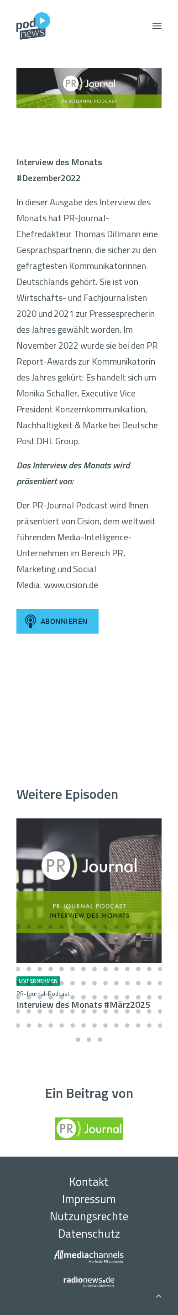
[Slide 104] (72, 1025)
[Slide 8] (94, 926)
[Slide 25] (127, 941)
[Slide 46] (50, 969)
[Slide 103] (61, 1025)
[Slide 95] (127, 1011)
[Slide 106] (94, 1025)
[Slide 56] (160, 969)
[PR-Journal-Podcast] (89, 88)
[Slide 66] (116, 983)
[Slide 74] (50, 997)
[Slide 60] (50, 983)
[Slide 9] (105, 926)
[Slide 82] (138, 997)
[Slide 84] (160, 997)
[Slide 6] (72, 926)
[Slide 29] (17, 955)
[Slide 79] (105, 997)
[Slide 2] (28, 926)
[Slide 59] (39, 983)
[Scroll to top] (158, 1294)
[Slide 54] (138, 969)
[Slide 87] (39, 1011)
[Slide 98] (160, 1011)
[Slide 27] (149, 941)
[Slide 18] (50, 941)
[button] (157, 26)
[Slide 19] (61, 941)
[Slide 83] (149, 997)
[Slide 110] (138, 1025)
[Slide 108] (116, 1025)
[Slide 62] (72, 983)
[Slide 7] (83, 926)
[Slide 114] (89, 1039)
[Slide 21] (83, 941)
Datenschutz (89, 1233)
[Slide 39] (127, 955)
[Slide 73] (39, 997)
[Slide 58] (28, 983)
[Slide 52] (116, 969)
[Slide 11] (127, 926)
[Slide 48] (72, 969)
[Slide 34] (72, 955)
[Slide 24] (116, 941)
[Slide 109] (127, 1025)
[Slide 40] (138, 955)
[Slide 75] (61, 997)
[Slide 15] (17, 941)
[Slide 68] (138, 983)
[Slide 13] (149, 926)
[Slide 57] (17, 983)
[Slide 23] (105, 941)
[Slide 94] (116, 1011)
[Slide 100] (28, 1025)
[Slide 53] (127, 969)
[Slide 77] (83, 997)
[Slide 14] (160, 926)
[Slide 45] (39, 969)
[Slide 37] (105, 955)
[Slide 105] (83, 1025)
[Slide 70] (160, 983)
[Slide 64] (94, 983)
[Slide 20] (72, 941)
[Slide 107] (105, 1025)
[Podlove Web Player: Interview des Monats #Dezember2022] (89, 698)
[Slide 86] (28, 1011)
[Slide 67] (127, 983)
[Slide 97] (149, 1011)
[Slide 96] (138, 1011)
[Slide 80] (116, 997)
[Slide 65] (105, 983)
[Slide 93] (105, 1011)
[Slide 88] (50, 1011)
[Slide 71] (17, 997)
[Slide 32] (50, 955)
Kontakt (89, 1181)
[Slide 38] (116, 955)
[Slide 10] (116, 926)
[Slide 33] (61, 955)
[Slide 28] (160, 941)
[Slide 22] (94, 941)
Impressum (89, 1199)
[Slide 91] (83, 1011)
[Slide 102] (50, 1025)
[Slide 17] (39, 941)
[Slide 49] (83, 969)
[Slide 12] (138, 926)
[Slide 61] (61, 983)
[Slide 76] (72, 997)
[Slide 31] (39, 955)
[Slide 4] (50, 926)
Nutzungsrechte (89, 1216)
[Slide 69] (149, 983)
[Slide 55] (149, 969)
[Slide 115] (99, 1039)
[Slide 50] (94, 969)
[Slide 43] (17, 969)
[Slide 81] (127, 997)
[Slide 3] (39, 926)
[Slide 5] (61, 926)
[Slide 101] (39, 1025)
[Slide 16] (28, 941)
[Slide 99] (17, 1025)
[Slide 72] (28, 997)
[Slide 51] (105, 969)
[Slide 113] (78, 1039)
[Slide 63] (83, 983)
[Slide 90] (72, 1011)
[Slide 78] (94, 997)
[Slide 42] (160, 955)
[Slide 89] (61, 1011)
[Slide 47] (61, 969)
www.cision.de (71, 585)
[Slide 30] (28, 955)
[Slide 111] (149, 1025)
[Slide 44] (28, 969)
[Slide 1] (17, 926)
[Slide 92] (94, 1011)
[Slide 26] (138, 941)
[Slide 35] (83, 955)
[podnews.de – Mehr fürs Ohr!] (33, 26)
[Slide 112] (160, 1025)
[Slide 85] (17, 1011)
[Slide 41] (149, 955)
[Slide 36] (94, 955)
